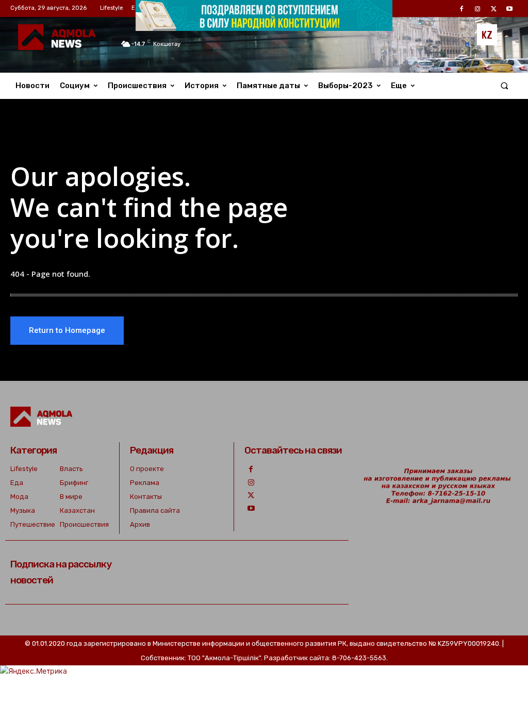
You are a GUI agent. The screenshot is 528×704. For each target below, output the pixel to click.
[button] (504, 86)
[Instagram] (250, 482)
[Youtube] (250, 508)
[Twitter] (250, 495)
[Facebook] (250, 469)
